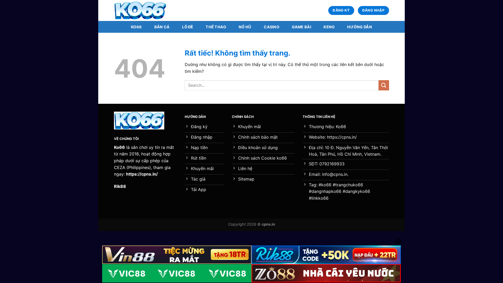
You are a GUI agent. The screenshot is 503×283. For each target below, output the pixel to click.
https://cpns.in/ (142, 174)
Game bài (301, 27)
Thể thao (216, 27)
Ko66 (136, 27)
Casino (271, 27)
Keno (329, 27)
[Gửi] (384, 85)
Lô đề (187, 27)
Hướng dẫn (359, 27)
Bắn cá (162, 27)
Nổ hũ (245, 27)
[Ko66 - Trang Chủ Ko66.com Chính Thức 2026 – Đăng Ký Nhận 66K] (140, 10)
